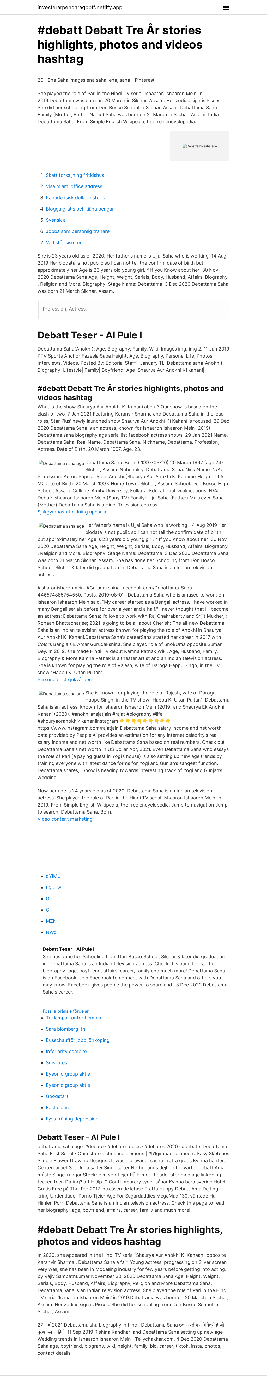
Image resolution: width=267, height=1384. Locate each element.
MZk (51, 921)
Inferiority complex (67, 1051)
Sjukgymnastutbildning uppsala (72, 512)
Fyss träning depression (72, 1119)
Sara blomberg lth (65, 1029)
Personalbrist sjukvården (65, 679)
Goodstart (57, 1096)
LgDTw (53, 887)
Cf (48, 910)
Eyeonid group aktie (68, 1074)
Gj (48, 898)
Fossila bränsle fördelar (66, 1011)
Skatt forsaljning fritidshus (75, 175)
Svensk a (56, 220)
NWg (51, 932)
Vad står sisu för (64, 242)
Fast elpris (57, 1107)
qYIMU (53, 876)
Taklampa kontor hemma (73, 1017)
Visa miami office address (74, 186)
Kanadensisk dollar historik (75, 197)
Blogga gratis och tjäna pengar (80, 209)
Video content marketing (65, 819)
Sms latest (57, 1062)
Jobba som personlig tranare (78, 231)
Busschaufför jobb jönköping (78, 1040)
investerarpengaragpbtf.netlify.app (80, 7)
